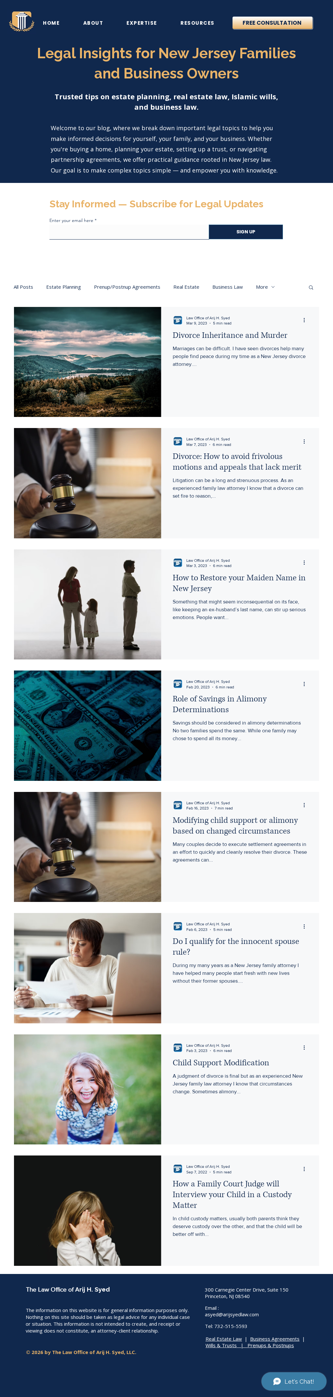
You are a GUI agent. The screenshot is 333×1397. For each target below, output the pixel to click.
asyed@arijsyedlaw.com (232, 1314)
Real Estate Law (224, 1338)
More (262, 287)
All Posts (23, 287)
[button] (93, 23)
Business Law (227, 287)
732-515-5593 (230, 1326)
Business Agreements (275, 1338)
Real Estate (186, 287)
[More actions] (306, 320)
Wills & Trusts (221, 1345)
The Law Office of (50, 1289)
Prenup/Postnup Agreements (127, 287)
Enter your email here (71, 220)
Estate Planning (63, 287)
